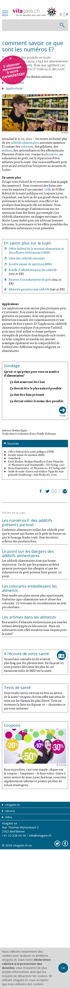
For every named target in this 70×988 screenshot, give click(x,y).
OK (63, 968)
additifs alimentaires (25, 143)
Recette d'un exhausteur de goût (30, 280)
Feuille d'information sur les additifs (33, 270)
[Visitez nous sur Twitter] (57, 843)
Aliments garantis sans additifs (29, 289)
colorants (27, 146)
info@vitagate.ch (40, 835)
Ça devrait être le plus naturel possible (36, 388)
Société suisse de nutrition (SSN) (30, 264)
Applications (14, 88)
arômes (7, 150)
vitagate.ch (12, 805)
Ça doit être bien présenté (27, 395)
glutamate (51, 154)
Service (9, 811)
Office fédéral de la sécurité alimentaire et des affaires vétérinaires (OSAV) (36, 251)
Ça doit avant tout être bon (27, 382)
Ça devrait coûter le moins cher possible (36, 401)
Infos (8, 817)
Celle (48, 189)
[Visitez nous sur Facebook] (65, 843)
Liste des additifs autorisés (27, 258)
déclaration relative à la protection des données (26, 964)
